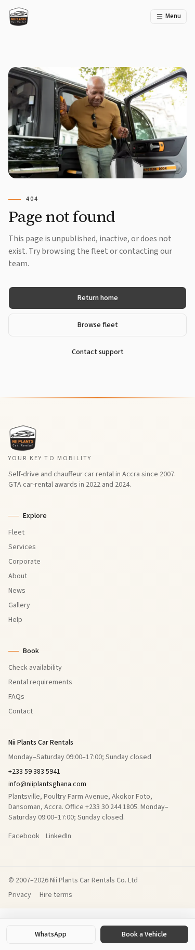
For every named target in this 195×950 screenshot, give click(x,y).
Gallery (19, 605)
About (17, 576)
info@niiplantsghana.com (47, 784)
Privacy (19, 895)
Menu (173, 16)
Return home (97, 298)
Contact (20, 711)
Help (15, 620)
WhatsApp (51, 934)
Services (22, 547)
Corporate (24, 561)
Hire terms (56, 895)
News (16, 590)
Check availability (35, 667)
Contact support (98, 352)
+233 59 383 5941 (34, 771)
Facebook (24, 836)
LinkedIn (58, 836)
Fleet (16, 532)
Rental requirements (40, 682)
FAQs (16, 697)
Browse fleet (97, 325)
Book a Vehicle (144, 934)
